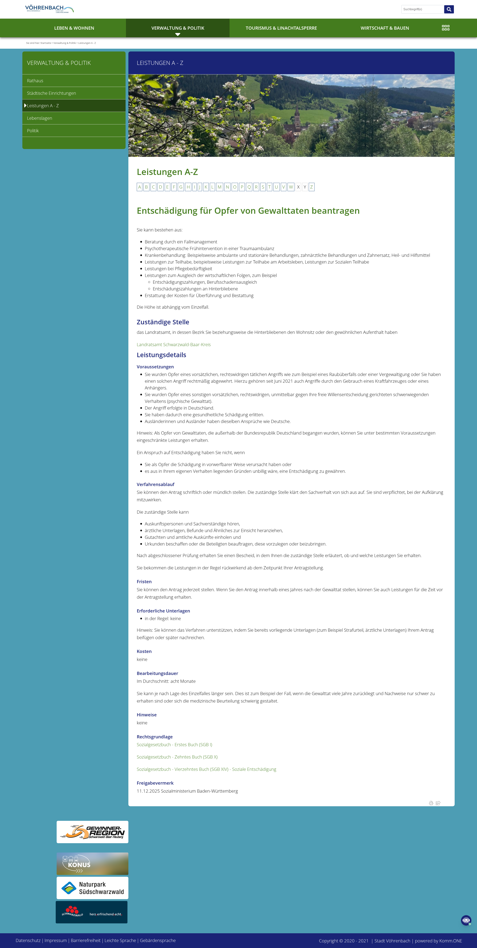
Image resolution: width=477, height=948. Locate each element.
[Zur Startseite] (50, 9)
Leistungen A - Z (87, 43)
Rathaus (35, 80)
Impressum (56, 940)
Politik (33, 130)
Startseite (45, 43)
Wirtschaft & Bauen (385, 28)
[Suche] (449, 9)
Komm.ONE (450, 941)
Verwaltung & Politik (177, 28)
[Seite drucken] (432, 803)
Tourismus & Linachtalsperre (281, 28)
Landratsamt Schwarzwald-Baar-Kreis (174, 344)
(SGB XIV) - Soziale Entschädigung (206, 769)
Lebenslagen (39, 118)
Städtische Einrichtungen (51, 93)
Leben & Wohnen (74, 28)
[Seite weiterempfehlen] (439, 803)
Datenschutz (28, 940)
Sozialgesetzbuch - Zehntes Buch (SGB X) (177, 757)
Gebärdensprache (158, 940)
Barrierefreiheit (86, 940)
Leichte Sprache (120, 940)
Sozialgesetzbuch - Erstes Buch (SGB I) (174, 744)
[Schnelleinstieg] (446, 28)
